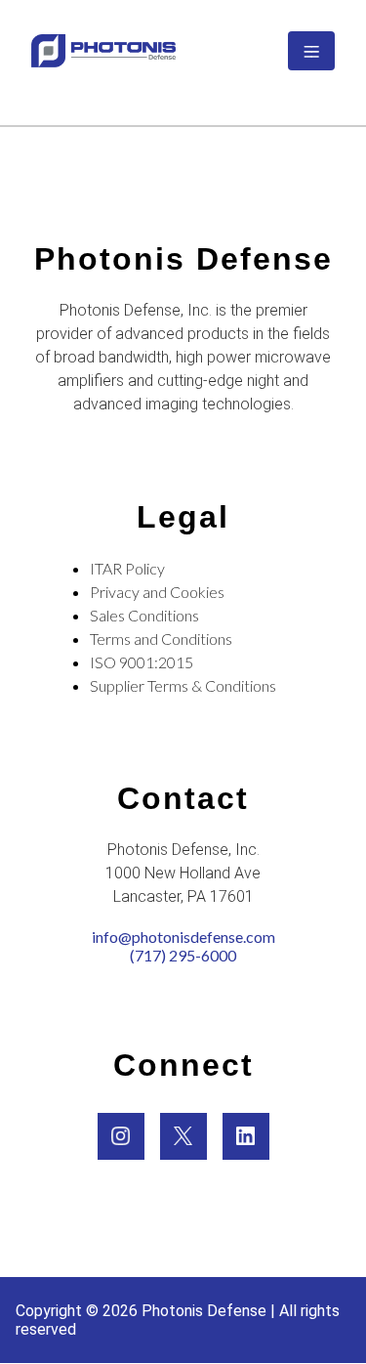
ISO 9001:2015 (141, 662)
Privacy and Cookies (157, 591)
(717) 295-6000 (183, 955)
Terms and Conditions (161, 638)
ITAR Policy (127, 568)
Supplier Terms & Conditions (183, 685)
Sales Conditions (144, 615)
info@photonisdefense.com (183, 936)
